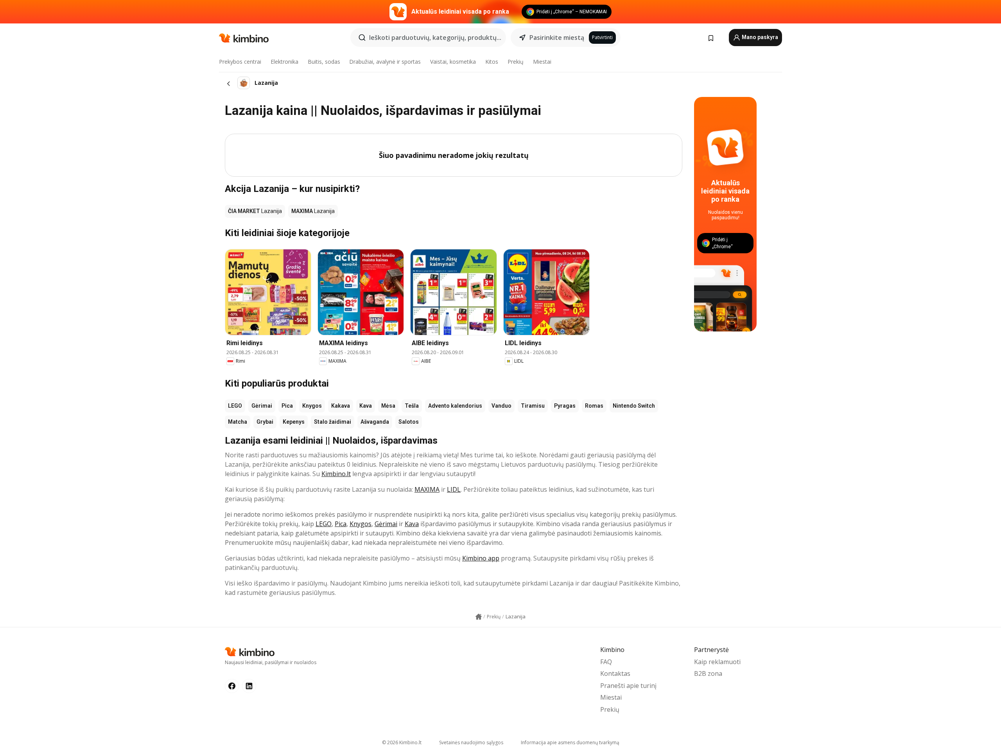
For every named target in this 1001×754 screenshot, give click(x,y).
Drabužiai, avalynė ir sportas (385, 61)
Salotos (408, 422)
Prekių (516, 61)
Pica (287, 406)
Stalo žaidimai (332, 422)
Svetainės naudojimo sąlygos (471, 742)
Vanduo (501, 406)
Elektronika (284, 61)
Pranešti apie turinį (628, 685)
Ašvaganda (375, 422)
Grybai (265, 422)
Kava (365, 406)
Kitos (491, 61)
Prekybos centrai (240, 61)
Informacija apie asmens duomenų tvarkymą (570, 742)
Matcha (237, 422)
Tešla (412, 406)
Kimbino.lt (336, 473)
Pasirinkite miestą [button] (556, 37)
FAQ (606, 661)
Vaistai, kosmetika (453, 61)
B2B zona (708, 673)
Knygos (312, 406)
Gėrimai (261, 406)
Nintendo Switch (634, 406)
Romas (594, 406)
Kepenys (294, 422)
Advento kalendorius (455, 406)
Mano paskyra (759, 37)
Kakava (340, 406)
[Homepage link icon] (478, 617)
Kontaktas (615, 673)
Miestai (542, 61)
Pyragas (565, 406)
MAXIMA (427, 489)
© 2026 (402, 742)
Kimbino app (480, 558)
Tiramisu (533, 406)
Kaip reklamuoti (717, 661)
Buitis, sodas (324, 61)
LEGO (235, 406)
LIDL (454, 489)
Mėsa (388, 406)
